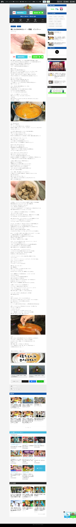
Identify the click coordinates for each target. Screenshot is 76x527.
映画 (23, 1)
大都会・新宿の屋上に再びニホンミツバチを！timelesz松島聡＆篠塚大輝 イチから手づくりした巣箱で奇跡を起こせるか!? (16, 509)
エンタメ (14, 386)
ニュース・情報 (11, 1)
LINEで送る (40, 381)
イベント (37, 1)
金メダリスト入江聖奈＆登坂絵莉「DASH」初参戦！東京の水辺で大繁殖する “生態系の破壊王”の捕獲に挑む (16, 496)
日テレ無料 (61, 9)
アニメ (29, 1)
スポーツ (26, 1)
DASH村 (55, 16)
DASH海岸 (51, 21)
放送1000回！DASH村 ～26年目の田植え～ (39, 495)
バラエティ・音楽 (18, 1)
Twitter (57, 52)
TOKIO (14, 389)
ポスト (26, 381)
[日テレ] (2, 1)
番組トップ (13, 21)
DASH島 (50, 16)
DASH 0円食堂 (61, 16)
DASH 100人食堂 (59, 26)
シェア (33, 381)
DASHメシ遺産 (58, 23)
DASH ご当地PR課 (58, 21)
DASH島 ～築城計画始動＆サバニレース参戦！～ (27, 509)
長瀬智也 (19, 389)
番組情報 (35, 21)
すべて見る (27, 427)
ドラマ (7, 1)
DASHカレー (13, 26)
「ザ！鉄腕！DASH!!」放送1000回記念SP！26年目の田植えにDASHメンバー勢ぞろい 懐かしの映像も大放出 (39, 509)
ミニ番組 (33, 1)
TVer (20, 57)
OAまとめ (20, 21)
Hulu (35, 57)
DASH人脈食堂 (51, 23)
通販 (40, 1)
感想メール (28, 21)
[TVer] (44, 2)
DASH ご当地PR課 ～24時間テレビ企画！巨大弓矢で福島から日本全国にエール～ (27, 495)
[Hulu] (36, 12)
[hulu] (48, 2)
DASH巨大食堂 (51, 26)
